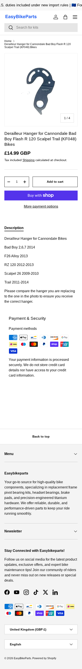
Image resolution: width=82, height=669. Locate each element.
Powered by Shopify (44, 658)
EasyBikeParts (22, 658)
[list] (41, 89)
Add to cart (55, 181)
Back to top (41, 436)
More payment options (41, 206)
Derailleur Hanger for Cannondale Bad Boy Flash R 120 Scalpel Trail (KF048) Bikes (37, 46)
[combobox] (41, 27)
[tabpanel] (41, 270)
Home (8, 41)
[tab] (14, 228)
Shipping (29, 160)
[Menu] (75, 17)
